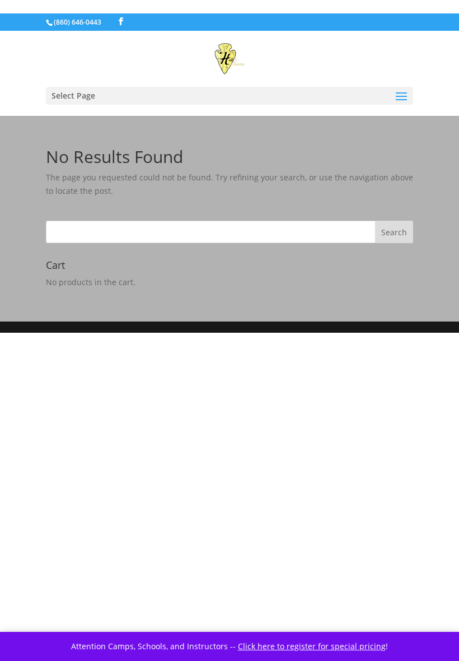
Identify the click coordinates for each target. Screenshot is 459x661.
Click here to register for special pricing (312, 646)
